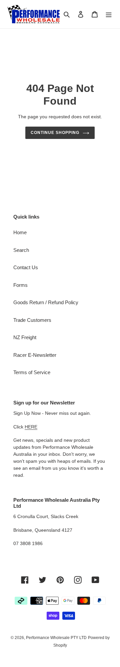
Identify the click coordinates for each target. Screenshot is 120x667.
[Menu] (109, 14)
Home (20, 232)
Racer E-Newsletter (34, 355)
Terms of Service (31, 372)
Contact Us (25, 267)
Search (21, 250)
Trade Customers (32, 320)
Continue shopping (55, 132)
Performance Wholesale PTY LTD (56, 637)
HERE (31, 426)
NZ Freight (24, 337)
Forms (20, 285)
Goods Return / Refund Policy (45, 302)
